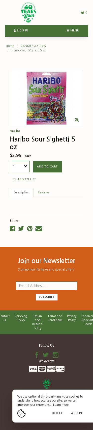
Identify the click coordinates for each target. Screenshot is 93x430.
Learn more (61, 404)
